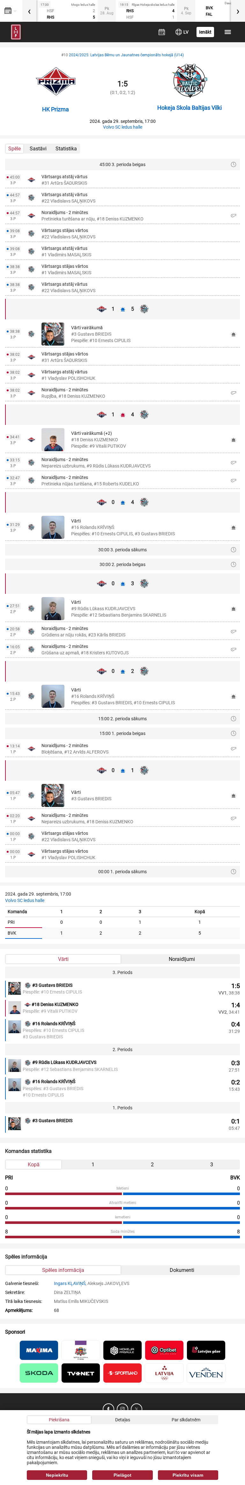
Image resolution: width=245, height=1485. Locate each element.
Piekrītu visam (188, 1475)
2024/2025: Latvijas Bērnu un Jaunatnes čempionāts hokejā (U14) (126, 55)
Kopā (34, 1165)
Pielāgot (122, 1475)
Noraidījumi (182, 959)
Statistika (66, 149)
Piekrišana (59, 1419)
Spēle (14, 149)
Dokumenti (182, 1270)
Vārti (63, 959)
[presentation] (29, 11)
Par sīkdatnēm (186, 1419)
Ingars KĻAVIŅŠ (69, 1283)
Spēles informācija (63, 1270)
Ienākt (205, 32)
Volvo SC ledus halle (122, 127)
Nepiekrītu (57, 1475)
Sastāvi (38, 149)
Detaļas (122, 1419)
